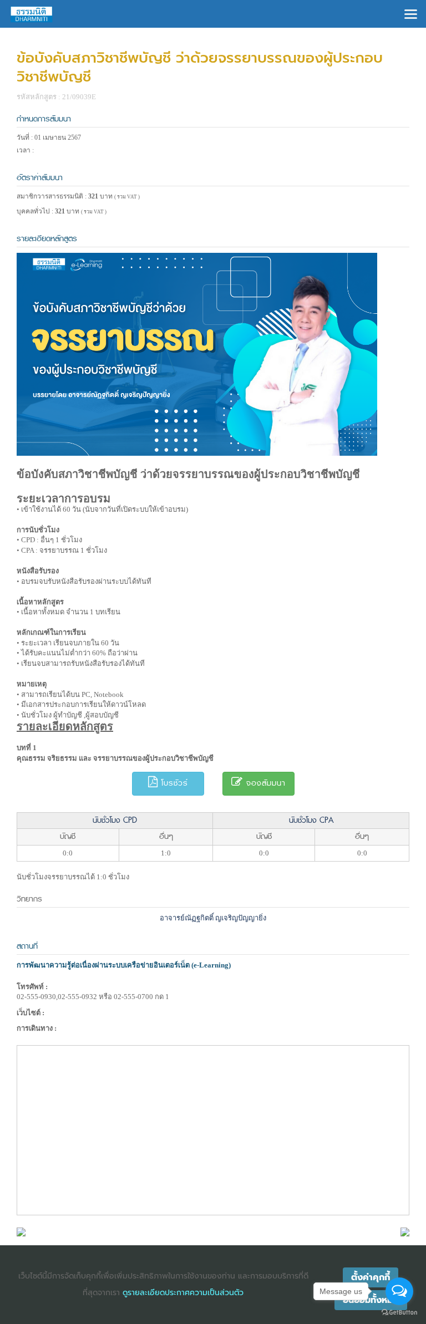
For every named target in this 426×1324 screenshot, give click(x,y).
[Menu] (411, 13)
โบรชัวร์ (173, 783)
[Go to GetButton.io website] (399, 1312)
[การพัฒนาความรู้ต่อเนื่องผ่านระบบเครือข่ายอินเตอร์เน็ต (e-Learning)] (21, 1231)
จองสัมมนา (264, 783)
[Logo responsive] (31, 14)
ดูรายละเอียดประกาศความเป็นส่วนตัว (183, 1292)
